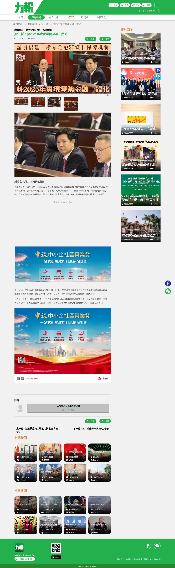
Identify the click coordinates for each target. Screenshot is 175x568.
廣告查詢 (157, 559)
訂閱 (137, 5)
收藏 (92, 39)
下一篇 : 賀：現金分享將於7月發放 (91, 428)
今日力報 (53, 17)
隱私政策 (147, 559)
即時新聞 (36, 17)
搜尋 (126, 5)
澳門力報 (17, 24)
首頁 (20, 17)
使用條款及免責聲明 (134, 559)
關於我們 (120, 559)
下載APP (150, 11)
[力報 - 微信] (168, 291)
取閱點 (84, 17)
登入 (115, 5)
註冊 (64, 410)
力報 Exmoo (26, 559)
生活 (70, 17)
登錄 (73, 410)
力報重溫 (101, 17)
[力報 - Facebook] (168, 283)
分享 (107, 39)
